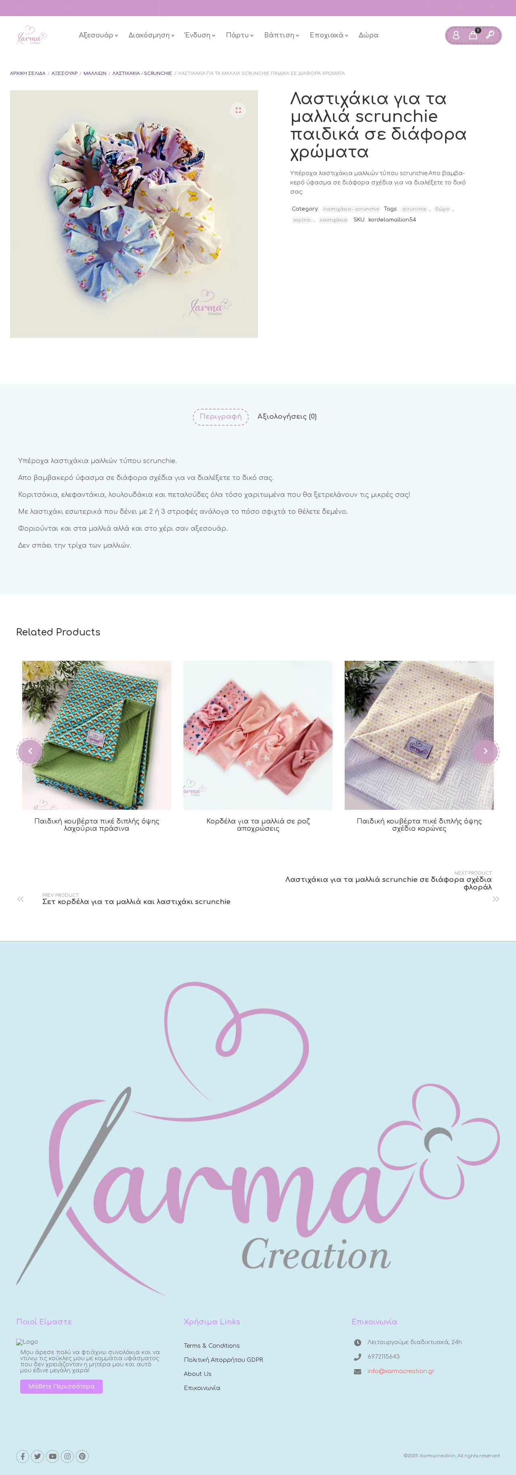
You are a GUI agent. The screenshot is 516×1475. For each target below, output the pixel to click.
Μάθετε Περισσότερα (61, 1387)
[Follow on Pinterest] (492, 8)
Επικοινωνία (202, 1388)
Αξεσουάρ (96, 35)
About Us (198, 1374)
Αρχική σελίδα (28, 73)
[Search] (490, 35)
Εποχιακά (326, 35)
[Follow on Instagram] (476, 8)
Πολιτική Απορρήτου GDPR (223, 1360)
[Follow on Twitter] (443, 8)
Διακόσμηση (149, 35)
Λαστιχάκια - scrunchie (142, 73)
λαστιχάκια (333, 220)
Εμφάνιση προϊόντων (87, 796)
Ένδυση (197, 35)
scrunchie (414, 209)
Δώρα (369, 35)
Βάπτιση (279, 35)
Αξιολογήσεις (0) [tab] (287, 416)
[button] (238, 110)
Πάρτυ (237, 35)
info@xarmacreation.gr (81, 7)
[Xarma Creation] (31, 35)
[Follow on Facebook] (427, 8)
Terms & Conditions (212, 1346)
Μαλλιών (94, 73)
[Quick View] (106, 796)
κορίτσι (302, 220)
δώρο (442, 209)
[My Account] (456, 35)
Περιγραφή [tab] (221, 416)
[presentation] (30, 752)
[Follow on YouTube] (460, 8)
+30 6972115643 (137, 7)
